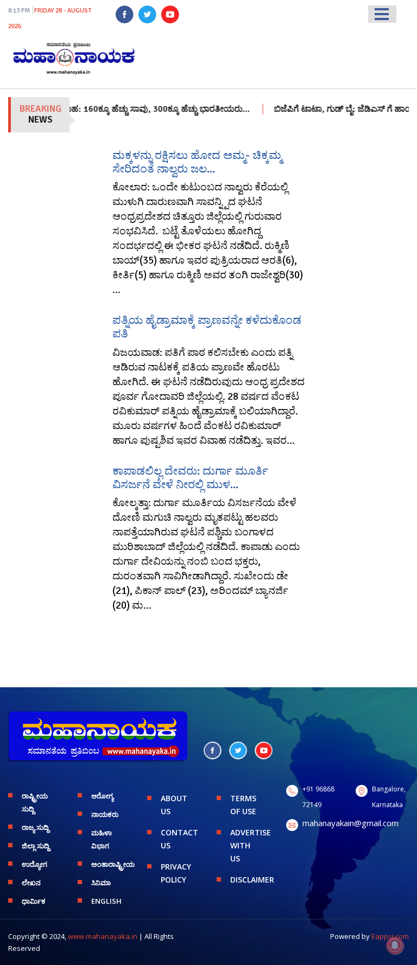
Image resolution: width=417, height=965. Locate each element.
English (106, 901)
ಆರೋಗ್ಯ (102, 796)
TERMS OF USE (243, 804)
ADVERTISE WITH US (250, 845)
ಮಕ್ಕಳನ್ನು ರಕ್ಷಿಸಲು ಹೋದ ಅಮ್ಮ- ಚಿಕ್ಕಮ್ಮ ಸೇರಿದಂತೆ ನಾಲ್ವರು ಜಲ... (197, 162)
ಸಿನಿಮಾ (101, 882)
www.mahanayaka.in (102, 936)
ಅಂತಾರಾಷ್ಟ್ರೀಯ (111, 864)
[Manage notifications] (394, 945)
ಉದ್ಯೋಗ (34, 864)
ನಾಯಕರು (104, 814)
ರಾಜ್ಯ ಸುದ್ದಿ (35, 827)
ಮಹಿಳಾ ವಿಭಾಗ (101, 839)
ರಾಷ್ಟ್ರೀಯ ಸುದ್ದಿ (35, 802)
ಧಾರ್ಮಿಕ (34, 901)
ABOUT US (174, 804)
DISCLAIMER (250, 879)
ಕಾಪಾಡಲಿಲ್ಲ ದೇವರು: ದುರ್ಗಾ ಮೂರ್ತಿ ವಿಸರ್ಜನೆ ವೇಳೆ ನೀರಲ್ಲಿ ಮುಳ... (190, 477)
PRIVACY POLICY (176, 873)
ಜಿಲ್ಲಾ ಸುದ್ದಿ (35, 846)
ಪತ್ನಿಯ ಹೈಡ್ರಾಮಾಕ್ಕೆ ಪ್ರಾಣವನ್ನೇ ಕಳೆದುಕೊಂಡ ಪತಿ (206, 327)
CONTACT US (179, 839)
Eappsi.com (390, 936)
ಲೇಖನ (31, 882)
